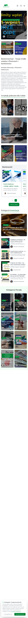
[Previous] (12, 200)
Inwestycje (18, 104)
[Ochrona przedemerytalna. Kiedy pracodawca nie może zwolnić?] (14, 130)
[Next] (16, 200)
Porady (3, 300)
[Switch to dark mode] (24, 5)
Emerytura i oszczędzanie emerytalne (11, 19)
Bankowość (18, 43)
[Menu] (17, 5)
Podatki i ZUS (6, 104)
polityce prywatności (16, 611)
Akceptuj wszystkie (20, 614)
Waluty (3, 43)
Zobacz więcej (14, 204)
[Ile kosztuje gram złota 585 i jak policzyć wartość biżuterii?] (14, 225)
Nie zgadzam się (8, 614)
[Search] (21, 6)
